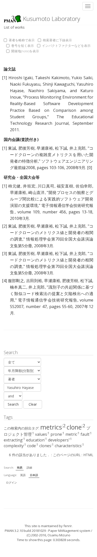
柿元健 (14, 186)
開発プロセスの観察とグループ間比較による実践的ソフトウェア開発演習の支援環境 (51, 199)
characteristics (69, 445)
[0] (89, 167)
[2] (4, 226)
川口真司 (46, 186)
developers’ (60, 440)
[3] (4, 253)
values (42, 434)
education (36, 440)
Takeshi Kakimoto (52, 77)
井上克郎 (77, 148)
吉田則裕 (34, 280)
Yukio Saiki (82, 77)
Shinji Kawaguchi (58, 84)
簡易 (19, 467)
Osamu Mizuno (59, 535)
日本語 (34, 475)
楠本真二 (18, 287)
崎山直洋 (36, 192)
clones (46, 445)
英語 (23, 475)
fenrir (67, 526)
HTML (88, 454)
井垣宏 (29, 186)
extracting (14, 440)
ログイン (11, 482)
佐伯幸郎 (84, 186)
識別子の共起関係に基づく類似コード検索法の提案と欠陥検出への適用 (51, 293)
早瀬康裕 (45, 148)
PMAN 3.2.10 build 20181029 (25, 530)
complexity (15, 445)
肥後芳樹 (26, 148)
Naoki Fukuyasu (25, 84)
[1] (4, 77)
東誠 (12, 148)
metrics (53, 427)
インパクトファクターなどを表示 (66, 45)
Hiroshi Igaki (20, 77)
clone (76, 427)
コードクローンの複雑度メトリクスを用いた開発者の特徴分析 (51, 154)
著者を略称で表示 (22, 40)
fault (86, 434)
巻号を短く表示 (22, 45)
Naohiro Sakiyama (46, 90)
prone (57, 434)
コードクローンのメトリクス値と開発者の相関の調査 (51, 232)
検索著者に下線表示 (57, 40)
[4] (4, 280)
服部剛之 (16, 280)
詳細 (29, 467)
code (32, 445)
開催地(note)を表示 (25, 51)
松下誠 (61, 148)
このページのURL (67, 454)
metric (72, 434)
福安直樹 (65, 186)
